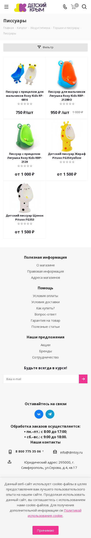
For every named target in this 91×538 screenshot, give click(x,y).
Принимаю (45, 530)
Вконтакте (38, 414)
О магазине (45, 265)
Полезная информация (45, 257)
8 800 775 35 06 (28, 451)
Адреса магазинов (45, 277)
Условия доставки (45, 302)
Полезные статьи (45, 326)
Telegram (50, 414)
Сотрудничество (45, 357)
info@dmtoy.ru (71, 452)
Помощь (45, 288)
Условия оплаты (45, 295)
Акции (45, 345)
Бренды (45, 351)
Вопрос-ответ (45, 314)
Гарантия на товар (45, 320)
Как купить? (45, 308)
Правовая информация (45, 271)
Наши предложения (45, 337)
